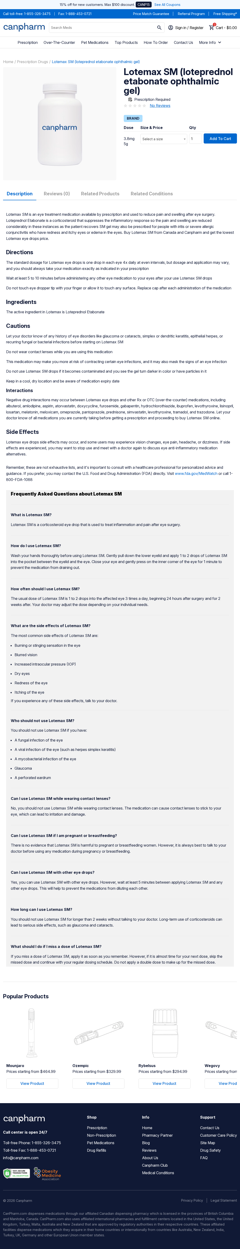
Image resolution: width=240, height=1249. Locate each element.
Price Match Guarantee (151, 14)
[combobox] (163, 139)
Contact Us (183, 42)
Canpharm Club (155, 1165)
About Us (150, 1157)
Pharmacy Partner (157, 1135)
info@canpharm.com (20, 1157)
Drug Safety (210, 1150)
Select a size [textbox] (152, 139)
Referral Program (191, 14)
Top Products (126, 42)
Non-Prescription (101, 1135)
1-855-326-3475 (37, 14)
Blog (146, 1142)
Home (8, 61)
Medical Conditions (158, 1172)
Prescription (28, 42)
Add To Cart (220, 138)
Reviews (149, 1150)
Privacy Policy (192, 1200)
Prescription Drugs (32, 61)
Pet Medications (95, 42)
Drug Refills (96, 1150)
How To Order (156, 42)
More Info (207, 42)
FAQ (204, 1157)
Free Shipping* (225, 14)
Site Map (207, 1142)
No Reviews (160, 105)
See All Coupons (167, 5)
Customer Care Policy (218, 1135)
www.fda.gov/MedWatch (196, 473)
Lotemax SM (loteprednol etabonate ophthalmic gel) (96, 61)
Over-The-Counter (59, 42)
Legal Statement (224, 1200)
